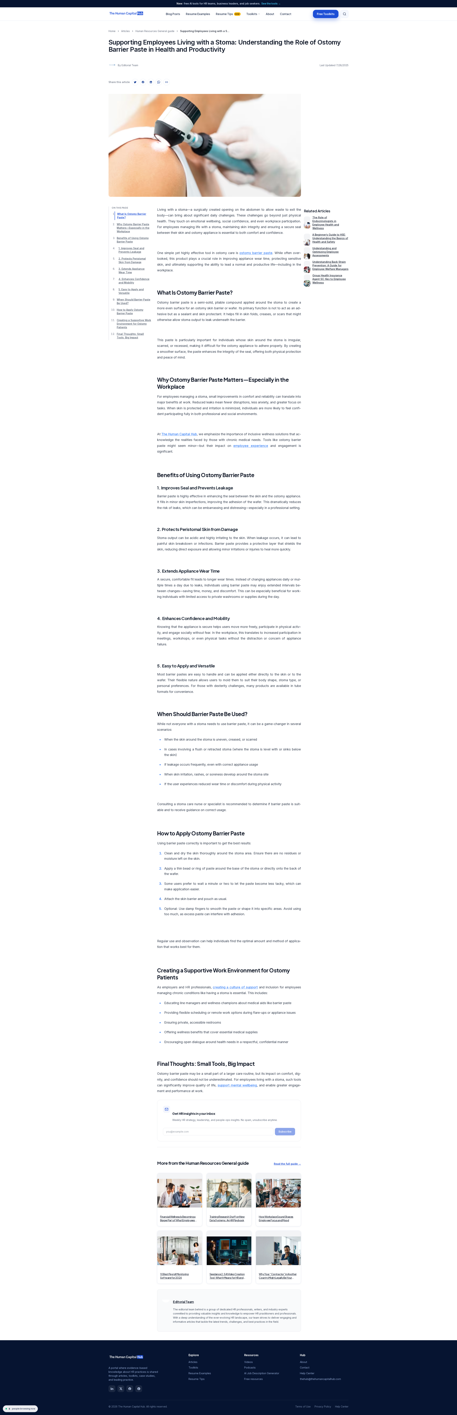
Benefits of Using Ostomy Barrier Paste (133, 239)
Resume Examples (198, 14)
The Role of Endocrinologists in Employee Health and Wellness (325, 223)
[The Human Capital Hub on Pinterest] (138, 1388)
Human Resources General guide (154, 31)
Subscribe (285, 1131)
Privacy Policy (323, 1406)
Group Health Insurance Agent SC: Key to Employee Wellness (329, 279)
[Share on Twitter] (135, 82)
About (270, 14)
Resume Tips (228, 14)
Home (112, 31)
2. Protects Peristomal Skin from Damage (132, 260)
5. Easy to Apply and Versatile (131, 291)
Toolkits (251, 14)
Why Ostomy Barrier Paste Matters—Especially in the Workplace (133, 228)
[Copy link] (166, 82)
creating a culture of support (235, 987)
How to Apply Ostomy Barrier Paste (130, 311)
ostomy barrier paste (255, 253)
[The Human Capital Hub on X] (120, 1388)
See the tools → (271, 3)
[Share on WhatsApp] (158, 82)
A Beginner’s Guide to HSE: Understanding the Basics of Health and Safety (330, 238)
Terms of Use (303, 1406)
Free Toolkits (326, 13)
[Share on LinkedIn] (151, 82)
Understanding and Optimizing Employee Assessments (325, 252)
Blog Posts (173, 14)
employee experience (250, 446)
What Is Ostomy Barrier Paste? (131, 215)
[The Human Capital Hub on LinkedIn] (112, 1388)
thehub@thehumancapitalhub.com (320, 1378)
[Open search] (344, 14)
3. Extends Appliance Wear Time (132, 270)
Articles (125, 31)
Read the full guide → (287, 1163)
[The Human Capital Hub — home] (126, 13)
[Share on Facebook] (143, 82)
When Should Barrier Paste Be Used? (133, 301)
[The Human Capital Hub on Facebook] (129, 1388)
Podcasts (250, 1367)
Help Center (307, 1373)
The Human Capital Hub (179, 434)
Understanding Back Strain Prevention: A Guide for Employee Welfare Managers (330, 265)
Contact (285, 14)
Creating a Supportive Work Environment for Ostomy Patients (134, 323)
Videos (248, 1361)
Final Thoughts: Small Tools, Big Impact (130, 335)
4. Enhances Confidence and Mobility (134, 280)
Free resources (253, 1378)
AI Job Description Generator (261, 1373)
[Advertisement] (326, 142)
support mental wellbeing (237, 1085)
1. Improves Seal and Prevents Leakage (131, 250)
